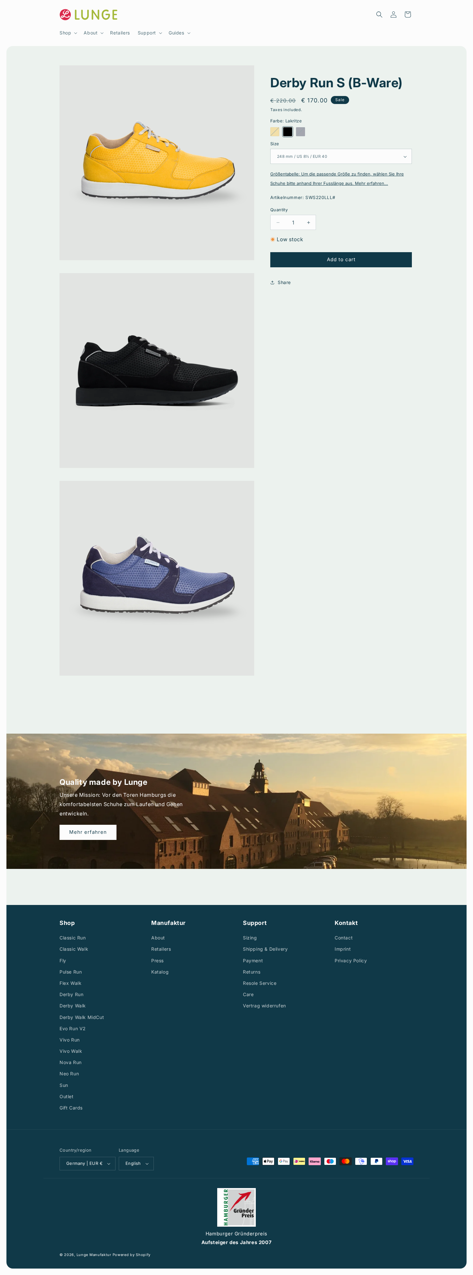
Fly (63, 960)
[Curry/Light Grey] (274, 131)
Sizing (250, 937)
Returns (251, 972)
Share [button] (284, 282)
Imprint (343, 949)
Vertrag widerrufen (264, 1005)
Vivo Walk (71, 1051)
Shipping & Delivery (265, 949)
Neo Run (69, 1074)
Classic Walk (74, 949)
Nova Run (71, 1062)
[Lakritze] (287, 131)
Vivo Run (70, 1039)
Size (274, 143)
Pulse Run (71, 972)
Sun (64, 1085)
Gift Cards (71, 1107)
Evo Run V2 (73, 1028)
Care (248, 994)
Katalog (160, 972)
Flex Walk (70, 983)
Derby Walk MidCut (82, 1017)
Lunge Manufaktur (94, 1255)
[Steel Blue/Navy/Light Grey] (300, 131)
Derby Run (71, 994)
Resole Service (259, 983)
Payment (253, 960)
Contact (344, 937)
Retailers (161, 949)
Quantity (279, 209)
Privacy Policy (351, 960)
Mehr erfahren (88, 832)
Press (157, 960)
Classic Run (73, 937)
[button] (68, 33)
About (158, 937)
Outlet (67, 1096)
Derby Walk (73, 1005)
